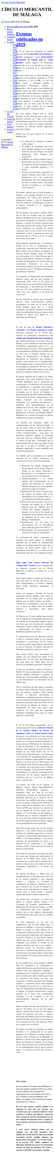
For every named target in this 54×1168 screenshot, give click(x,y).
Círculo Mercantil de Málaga (7, 144)
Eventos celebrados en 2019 (29, 39)
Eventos (25, 26)
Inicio (18, 26)
